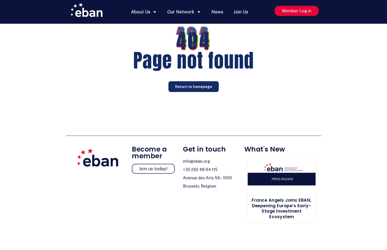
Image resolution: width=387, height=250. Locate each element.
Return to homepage (193, 86)
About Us (140, 12)
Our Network (180, 12)
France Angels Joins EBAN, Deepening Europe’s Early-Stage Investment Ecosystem (282, 208)
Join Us (241, 12)
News (217, 12)
